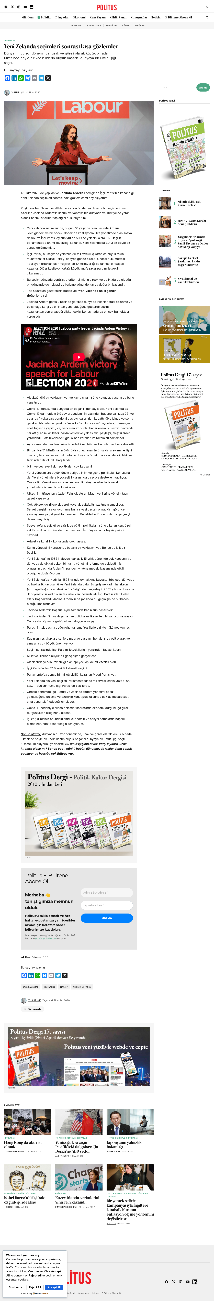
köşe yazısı (49, 987)
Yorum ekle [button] (34, 1009)
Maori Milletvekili (82, 987)
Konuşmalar (83, 1293)
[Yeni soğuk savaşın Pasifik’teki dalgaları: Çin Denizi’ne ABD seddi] (79, 1122)
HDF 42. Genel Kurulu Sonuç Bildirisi (192, 222)
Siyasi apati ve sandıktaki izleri (188, 280)
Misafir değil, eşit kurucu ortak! (189, 203)
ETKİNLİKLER (94, 25)
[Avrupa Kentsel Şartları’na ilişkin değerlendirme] (165, 261)
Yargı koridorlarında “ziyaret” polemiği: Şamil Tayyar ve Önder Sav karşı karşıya (193, 242)
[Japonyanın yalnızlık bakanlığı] (130, 1122)
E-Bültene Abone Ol (111, 1293)
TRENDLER (75, 25)
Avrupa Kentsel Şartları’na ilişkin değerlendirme (189, 261)
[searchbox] (177, 87)
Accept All (54, 1287)
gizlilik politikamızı (46, 938)
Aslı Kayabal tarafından (174, 359)
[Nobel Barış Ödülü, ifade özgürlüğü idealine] (27, 1177)
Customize (15, 1287)
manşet (64, 987)
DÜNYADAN (10, 41)
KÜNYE (126, 25)
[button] (207, 7)
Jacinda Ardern (31, 987)
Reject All (35, 1287)
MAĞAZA (140, 25)
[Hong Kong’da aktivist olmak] (27, 1122)
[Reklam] (79, 813)
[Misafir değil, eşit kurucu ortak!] (165, 203)
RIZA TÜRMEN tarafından (175, 330)
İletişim (95, 1293)
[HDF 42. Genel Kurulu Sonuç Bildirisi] (165, 222)
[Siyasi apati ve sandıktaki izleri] (165, 280)
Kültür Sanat (69, 1293)
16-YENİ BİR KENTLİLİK (66, 1138)
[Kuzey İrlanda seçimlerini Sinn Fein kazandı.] (79, 1177)
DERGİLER (111, 25)
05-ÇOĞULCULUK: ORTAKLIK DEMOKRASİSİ (182, 322)
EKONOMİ (112, 1196)
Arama (203, 87)
